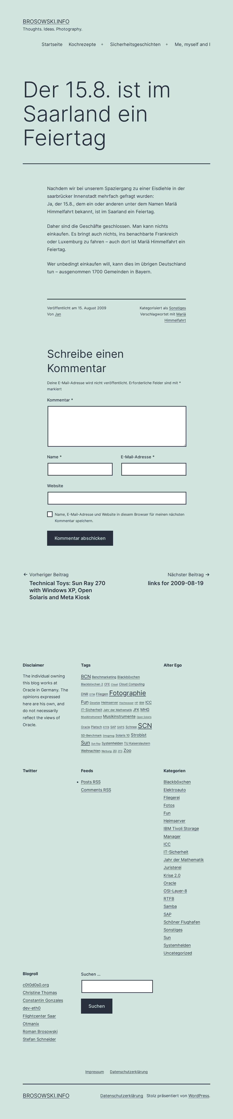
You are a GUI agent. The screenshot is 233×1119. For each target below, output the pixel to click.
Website (55, 485)
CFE (107, 684)
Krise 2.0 (172, 875)
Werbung (106, 751)
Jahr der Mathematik (117, 710)
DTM (92, 694)
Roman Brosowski (40, 1031)
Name (54, 456)
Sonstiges (177, 308)
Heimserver (109, 702)
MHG (144, 709)
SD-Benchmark (91, 735)
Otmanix (31, 1023)
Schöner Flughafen (182, 922)
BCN (86, 676)
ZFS (120, 751)
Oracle (85, 727)
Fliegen (102, 694)
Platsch (96, 727)
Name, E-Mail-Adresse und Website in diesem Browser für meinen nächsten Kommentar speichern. (119, 517)
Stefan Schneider (39, 1039)
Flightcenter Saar (39, 1016)
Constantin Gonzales (43, 1000)
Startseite (52, 44)
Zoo (127, 750)
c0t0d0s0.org (36, 984)
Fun (85, 702)
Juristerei (172, 867)
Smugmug (108, 735)
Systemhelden (112, 743)
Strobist (139, 734)
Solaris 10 (123, 735)
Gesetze (95, 702)
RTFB (106, 727)
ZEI (115, 751)
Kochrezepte (82, 44)
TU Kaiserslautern (137, 743)
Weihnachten (90, 751)
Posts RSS (91, 781)
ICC (148, 702)
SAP (113, 727)
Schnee (131, 727)
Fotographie (127, 693)
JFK (136, 710)
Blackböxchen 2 (92, 684)
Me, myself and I (192, 44)
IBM (141, 702)
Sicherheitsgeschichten (135, 44)
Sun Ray (96, 743)
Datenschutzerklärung (121, 1095)
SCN (145, 726)
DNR (84, 694)
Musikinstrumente (119, 716)
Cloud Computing (131, 684)
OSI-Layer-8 (175, 890)
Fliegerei (172, 797)
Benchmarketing (104, 677)
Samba (170, 906)
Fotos (169, 805)
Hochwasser (126, 702)
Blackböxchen (128, 677)
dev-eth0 (32, 1008)
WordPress (198, 1095)
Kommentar (60, 400)
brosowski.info (46, 21)
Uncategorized (178, 953)
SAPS (120, 727)
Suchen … (91, 974)
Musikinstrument (91, 716)
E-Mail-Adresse (137, 456)
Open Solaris (144, 717)
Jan (58, 314)
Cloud (114, 684)
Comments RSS (96, 789)
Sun (85, 743)
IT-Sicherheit (91, 710)
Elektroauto (175, 789)
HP (136, 702)
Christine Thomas (40, 992)
